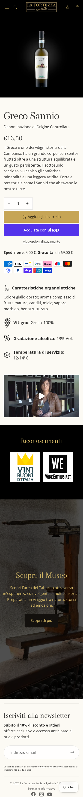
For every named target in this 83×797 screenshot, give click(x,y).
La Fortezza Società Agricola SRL (41, 783)
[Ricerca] (15, 7)
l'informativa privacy (49, 766)
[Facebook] (33, 794)
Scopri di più (41, 620)
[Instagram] (41, 794)
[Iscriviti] (72, 752)
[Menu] (7, 7)
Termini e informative (41, 789)
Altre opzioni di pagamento (41, 241)
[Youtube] (49, 794)
